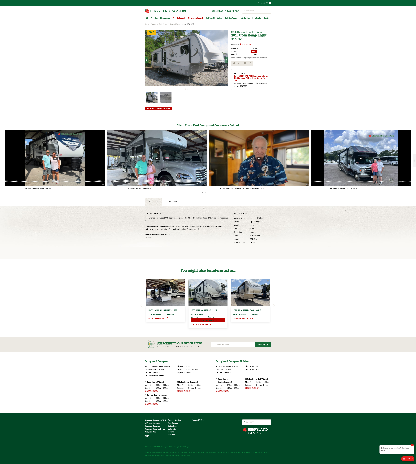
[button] (414, 160)
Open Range (248, 35)
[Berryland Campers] (165, 11)
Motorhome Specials (196, 18)
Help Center (256, 18)
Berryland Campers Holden (155, 429)
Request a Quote (208, 320)
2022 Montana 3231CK (204, 310)
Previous (146, 60)
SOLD (151, 32)
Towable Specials (179, 18)
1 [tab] (185, 89)
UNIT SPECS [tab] (153, 202)
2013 (234, 35)
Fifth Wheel (163, 24)
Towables (154, 18)
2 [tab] (187, 89)
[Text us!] (407, 459)
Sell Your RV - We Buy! (214, 18)
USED (234, 32)
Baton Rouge (173, 426)
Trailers (154, 24)
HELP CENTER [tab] (171, 202)
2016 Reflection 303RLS (247, 310)
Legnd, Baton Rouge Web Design (176, 447)
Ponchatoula (246, 44)
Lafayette (172, 429)
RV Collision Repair (156, 376)
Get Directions (154, 372)
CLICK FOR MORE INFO (157, 318)
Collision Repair (231, 18)
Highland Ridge (175, 24)
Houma (171, 432)
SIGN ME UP (263, 344)
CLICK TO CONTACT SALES (158, 108)
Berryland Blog (150, 432)
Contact (267, 18)
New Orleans (173, 423)
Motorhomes (165, 18)
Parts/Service (245, 18)
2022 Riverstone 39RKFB (162, 310)
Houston (171, 435)
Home (147, 24)
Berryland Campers (152, 426)
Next (226, 60)
